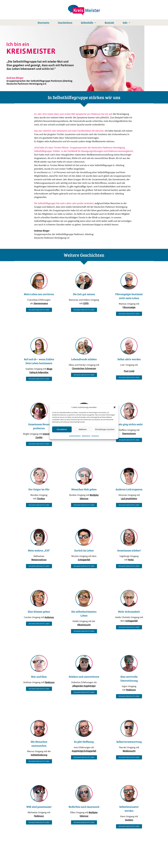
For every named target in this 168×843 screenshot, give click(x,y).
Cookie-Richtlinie (75, 436)
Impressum (95, 436)
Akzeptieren (62, 429)
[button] (114, 407)
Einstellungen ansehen (104, 429)
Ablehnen (83, 429)
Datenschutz (86, 436)
